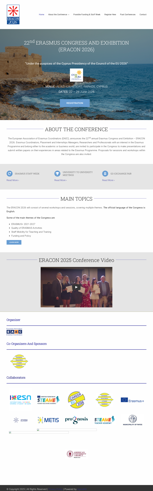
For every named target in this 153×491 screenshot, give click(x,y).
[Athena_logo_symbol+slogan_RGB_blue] (20, 416)
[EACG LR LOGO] (18, 353)
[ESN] (20, 389)
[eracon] (13, 5)
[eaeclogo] (14, 329)
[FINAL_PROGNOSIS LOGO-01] (76, 417)
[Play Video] (76, 287)
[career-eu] (76, 392)
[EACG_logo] (104, 394)
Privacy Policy (55, 489)
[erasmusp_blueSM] (132, 398)
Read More (12, 180)
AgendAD (82, 489)
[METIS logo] (48, 417)
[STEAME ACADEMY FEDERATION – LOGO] (48, 396)
